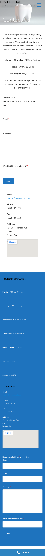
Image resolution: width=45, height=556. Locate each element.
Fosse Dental (10, 2)
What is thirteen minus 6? (15, 166)
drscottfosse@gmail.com (18, 198)
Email (6, 119)
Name (6, 105)
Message (7, 133)
